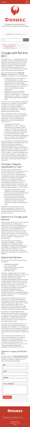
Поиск (26, 40)
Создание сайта (15, 421)
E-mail (4, 371)
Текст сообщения (8, 383)
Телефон (5, 377)
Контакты (23, 359)
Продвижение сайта (15, 423)
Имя (4, 365)
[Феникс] (15, 10)
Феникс (4, 2)
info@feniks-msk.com (20, 34)
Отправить (7, 397)
